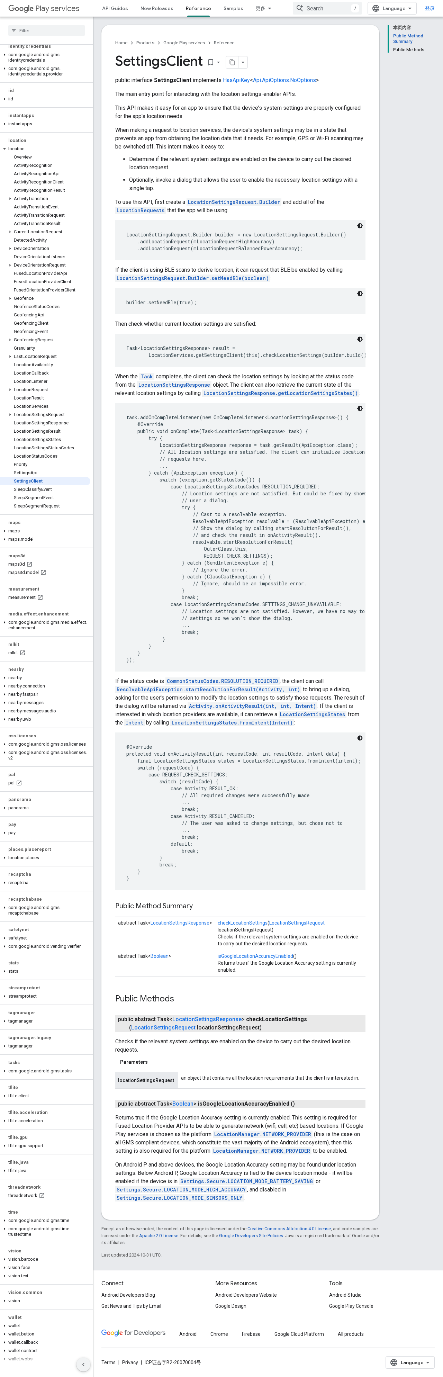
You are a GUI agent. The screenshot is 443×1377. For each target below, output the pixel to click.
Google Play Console (351, 1306)
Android (188, 1334)
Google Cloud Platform (299, 1334)
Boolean (160, 956)
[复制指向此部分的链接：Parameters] (155, 1062)
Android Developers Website (246, 1295)
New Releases (157, 8)
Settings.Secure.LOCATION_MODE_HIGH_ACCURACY (181, 1189)
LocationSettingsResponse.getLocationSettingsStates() (281, 393)
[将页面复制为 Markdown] (232, 62)
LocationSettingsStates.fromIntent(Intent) (232, 722)
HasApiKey (236, 80)
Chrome (219, 1334)
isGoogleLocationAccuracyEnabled (255, 956)
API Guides (115, 8)
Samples (233, 8)
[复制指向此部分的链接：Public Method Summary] (200, 906)
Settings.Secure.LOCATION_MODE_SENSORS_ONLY (179, 1198)
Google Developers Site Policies (251, 1235)
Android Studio (345, 1295)
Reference (198, 8)
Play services (57, 8)
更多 (260, 8)
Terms (108, 1362)
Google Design (230, 1306)
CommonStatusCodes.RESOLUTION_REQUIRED (222, 681)
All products (351, 1334)
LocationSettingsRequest (297, 923)
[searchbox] (46, 30)
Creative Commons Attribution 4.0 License (289, 1228)
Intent (134, 722)
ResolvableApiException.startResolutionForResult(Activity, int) (208, 689)
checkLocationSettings (243, 923)
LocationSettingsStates (312, 714)
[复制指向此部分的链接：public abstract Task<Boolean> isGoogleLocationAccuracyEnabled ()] (302, 1104)
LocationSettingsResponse (174, 384)
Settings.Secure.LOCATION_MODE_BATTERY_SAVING (246, 1181)
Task (147, 376)
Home (121, 42)
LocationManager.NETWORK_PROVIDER (262, 1134)
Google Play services (184, 42)
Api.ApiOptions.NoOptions (284, 80)
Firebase (251, 1334)
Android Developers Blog (128, 1295)
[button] (45, 57)
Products (145, 42)
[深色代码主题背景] (359, 225)
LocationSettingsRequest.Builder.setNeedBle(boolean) (193, 278)
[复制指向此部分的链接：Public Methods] (181, 999)
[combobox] (327, 8)
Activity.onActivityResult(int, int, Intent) (252, 706)
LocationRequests (140, 210)
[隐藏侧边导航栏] (83, 1364)
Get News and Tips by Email (131, 1306)
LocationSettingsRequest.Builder (234, 202)
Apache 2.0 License (158, 1235)
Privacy (130, 1362)
